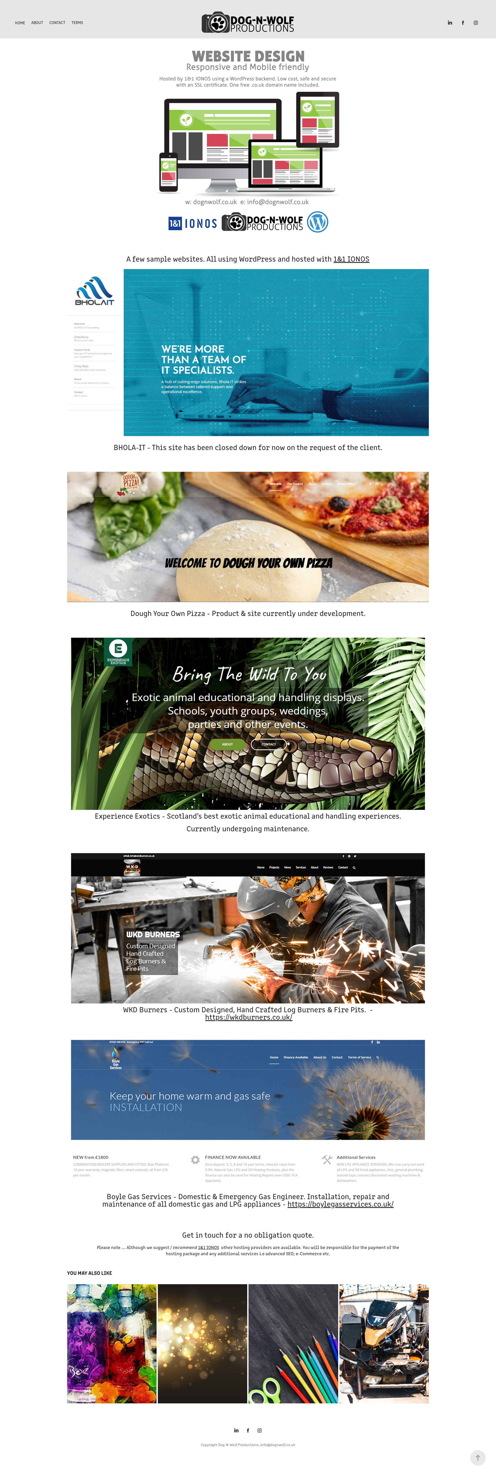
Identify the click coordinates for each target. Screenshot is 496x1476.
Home (20, 22)
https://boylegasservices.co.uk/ (341, 1203)
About (37, 22)
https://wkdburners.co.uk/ (248, 1016)
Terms (77, 22)
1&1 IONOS (351, 258)
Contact (57, 22)
